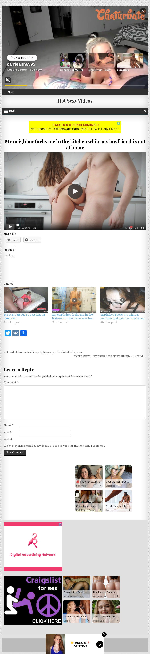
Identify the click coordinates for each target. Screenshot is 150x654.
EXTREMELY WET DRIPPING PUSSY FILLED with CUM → (110, 356)
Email (8, 432)
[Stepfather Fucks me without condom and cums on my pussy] (122, 300)
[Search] (145, 111)
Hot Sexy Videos (75, 100)
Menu (10, 92)
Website (9, 439)
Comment (11, 382)
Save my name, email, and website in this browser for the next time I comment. (56, 445)
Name (8, 425)
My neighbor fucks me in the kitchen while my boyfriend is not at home (75, 144)
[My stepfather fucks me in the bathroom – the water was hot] (74, 300)
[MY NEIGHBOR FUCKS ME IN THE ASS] (26, 300)
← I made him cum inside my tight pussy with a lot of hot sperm (43, 352)
